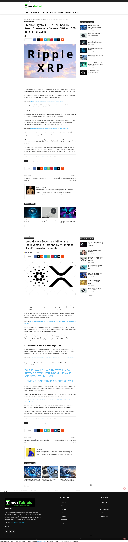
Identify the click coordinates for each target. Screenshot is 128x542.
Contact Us (104, 506)
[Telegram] (45, 39)
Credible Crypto (32, 161)
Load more (91, 78)
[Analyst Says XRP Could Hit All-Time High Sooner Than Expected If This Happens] (83, 64)
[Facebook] (34, 39)
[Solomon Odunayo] (25, 36)
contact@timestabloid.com (17, 522)
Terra (64, 513)
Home (25, 19)
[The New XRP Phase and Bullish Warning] (83, 50)
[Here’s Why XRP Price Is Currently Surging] (50, 212)
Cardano (64, 509)
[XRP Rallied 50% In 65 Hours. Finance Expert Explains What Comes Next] (83, 27)
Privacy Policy (104, 516)
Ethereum (64, 506)
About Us (104, 502)
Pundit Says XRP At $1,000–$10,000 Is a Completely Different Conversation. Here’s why (68, 221)
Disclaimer (104, 513)
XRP (41, 161)
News (32, 21)
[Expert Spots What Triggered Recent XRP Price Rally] (83, 72)
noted (34, 111)
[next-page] (28, 226)
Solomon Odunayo (32, 36)
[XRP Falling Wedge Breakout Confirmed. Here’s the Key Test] (83, 42)
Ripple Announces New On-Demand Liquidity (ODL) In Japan (46, 101)
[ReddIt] (41, 39)
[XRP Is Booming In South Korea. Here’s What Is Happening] (83, 35)
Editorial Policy (104, 509)
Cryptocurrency (31, 19)
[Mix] (62, 39)
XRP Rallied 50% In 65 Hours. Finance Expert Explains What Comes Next (94, 27)
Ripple (38, 161)
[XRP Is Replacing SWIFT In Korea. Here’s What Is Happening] (83, 57)
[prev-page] (25, 226)
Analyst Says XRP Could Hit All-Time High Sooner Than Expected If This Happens (95, 64)
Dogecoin (64, 519)
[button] (102, 12)
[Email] (58, 39)
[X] (38, 39)
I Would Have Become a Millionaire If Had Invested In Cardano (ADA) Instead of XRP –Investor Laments (36, 178)
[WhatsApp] (48, 39)
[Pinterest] (51, 39)
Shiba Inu (64, 502)
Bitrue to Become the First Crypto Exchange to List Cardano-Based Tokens (50, 128)
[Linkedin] (55, 39)
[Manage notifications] (124, 539)
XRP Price (45, 161)
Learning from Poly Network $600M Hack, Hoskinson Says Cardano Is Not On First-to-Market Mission (65, 178)
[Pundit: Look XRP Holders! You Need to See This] (32, 212)
